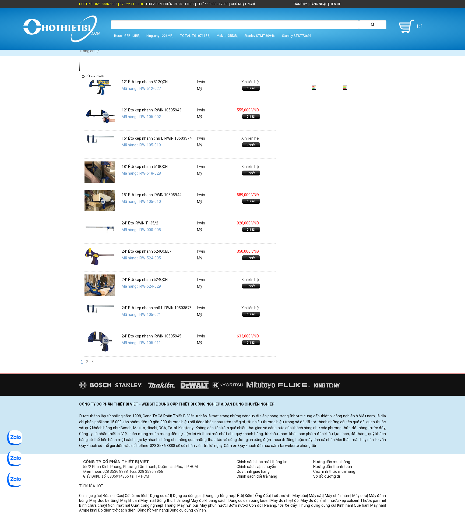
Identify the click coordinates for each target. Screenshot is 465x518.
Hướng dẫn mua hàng (331, 462)
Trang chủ (88, 51)
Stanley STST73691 (297, 36)
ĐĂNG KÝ (300, 4)
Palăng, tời (273, 505)
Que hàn (361, 505)
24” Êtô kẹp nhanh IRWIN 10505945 (151, 336)
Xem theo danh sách (366, 86)
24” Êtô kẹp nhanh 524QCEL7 (146, 251)
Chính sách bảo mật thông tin (262, 462)
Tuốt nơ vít (281, 496)
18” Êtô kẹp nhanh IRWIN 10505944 (151, 195)
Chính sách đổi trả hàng (257, 476)
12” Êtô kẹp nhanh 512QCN (145, 82)
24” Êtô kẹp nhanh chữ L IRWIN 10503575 (157, 308)
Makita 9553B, (227, 36)
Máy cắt (316, 496)
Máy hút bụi (187, 505)
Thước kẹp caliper (343, 500)
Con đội (255, 505)
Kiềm (249, 496)
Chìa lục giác (90, 496)
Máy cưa (359, 496)
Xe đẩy (291, 505)
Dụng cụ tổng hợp (220, 496)
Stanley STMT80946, (260, 36)
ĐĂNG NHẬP (318, 4)
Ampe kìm (87, 510)
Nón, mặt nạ (118, 505)
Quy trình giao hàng (253, 471)
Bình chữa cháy (92, 505)
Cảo (120, 496)
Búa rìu (109, 496)
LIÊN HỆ (335, 4)
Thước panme (372, 500)
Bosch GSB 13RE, (127, 36)
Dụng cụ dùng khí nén (188, 510)
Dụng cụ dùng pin (188, 496)
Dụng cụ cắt (160, 496)
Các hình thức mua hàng (334, 471)
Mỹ (199, 88)
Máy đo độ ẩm (313, 500)
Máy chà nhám (337, 496)
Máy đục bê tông (103, 500)
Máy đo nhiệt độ (284, 500)
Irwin (201, 82)
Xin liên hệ (250, 82)
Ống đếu (262, 496)
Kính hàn (344, 505)
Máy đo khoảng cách (209, 500)
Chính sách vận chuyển (256, 466)
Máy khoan (129, 500)
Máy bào (300, 496)
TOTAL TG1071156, (195, 36)
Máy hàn (377, 505)
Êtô (240, 496)
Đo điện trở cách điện (117, 510)
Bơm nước (238, 505)
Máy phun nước (213, 505)
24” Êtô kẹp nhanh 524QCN (145, 279)
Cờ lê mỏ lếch (137, 496)
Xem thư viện (328, 86)
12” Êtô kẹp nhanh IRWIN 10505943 (151, 110)
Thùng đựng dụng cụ (317, 505)
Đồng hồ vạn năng (152, 510)
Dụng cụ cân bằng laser (248, 500)
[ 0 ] (419, 26)
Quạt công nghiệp (146, 505)
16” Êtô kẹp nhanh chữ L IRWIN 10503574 (157, 138)
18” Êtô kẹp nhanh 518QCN (145, 166)
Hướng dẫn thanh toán (332, 466)
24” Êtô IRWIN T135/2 (140, 223)
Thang (169, 505)
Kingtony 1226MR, (159, 36)
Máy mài (147, 500)
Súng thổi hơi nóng (173, 500)
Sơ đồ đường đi (326, 476)
